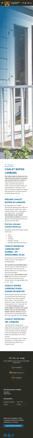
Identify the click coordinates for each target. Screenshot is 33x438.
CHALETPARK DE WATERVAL (13, 426)
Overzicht (10, 165)
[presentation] (1, 82)
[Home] (25, 3)
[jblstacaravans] (12, 4)
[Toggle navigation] (2, 2)
